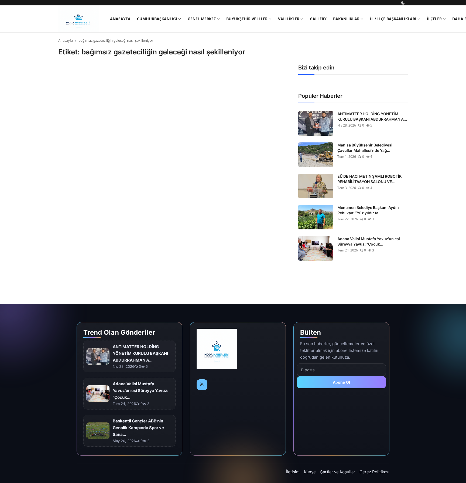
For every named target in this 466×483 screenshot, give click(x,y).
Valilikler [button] (288, 18)
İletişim (293, 471)
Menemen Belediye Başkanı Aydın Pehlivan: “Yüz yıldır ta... (368, 210)
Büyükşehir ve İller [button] (247, 18)
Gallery (318, 18)
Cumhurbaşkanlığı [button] (157, 18)
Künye (310, 471)
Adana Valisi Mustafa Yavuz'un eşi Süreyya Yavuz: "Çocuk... (368, 241)
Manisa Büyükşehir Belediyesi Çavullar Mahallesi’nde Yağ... (364, 148)
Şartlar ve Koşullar (337, 471)
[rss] (202, 384)
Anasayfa (120, 18)
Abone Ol (341, 382)
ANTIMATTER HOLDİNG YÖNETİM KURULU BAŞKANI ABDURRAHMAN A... (372, 116)
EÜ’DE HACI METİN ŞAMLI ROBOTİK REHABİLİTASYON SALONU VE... (369, 179)
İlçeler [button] (434, 18)
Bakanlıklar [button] (346, 18)
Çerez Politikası (374, 471)
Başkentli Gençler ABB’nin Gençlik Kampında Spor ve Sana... (138, 427)
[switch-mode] (404, 3)
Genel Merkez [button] (202, 18)
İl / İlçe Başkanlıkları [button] (393, 18)
